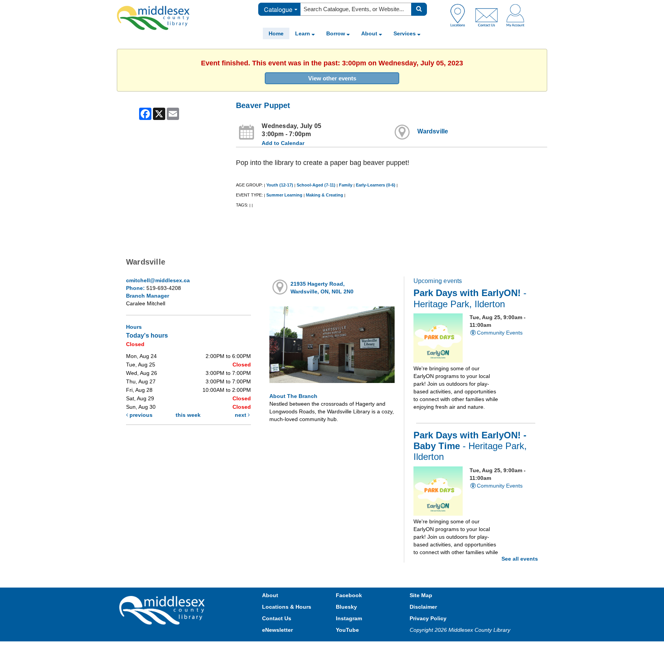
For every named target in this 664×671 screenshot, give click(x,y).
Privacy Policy (428, 618)
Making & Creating (324, 195)
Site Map (421, 595)
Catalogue (278, 9)
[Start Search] (419, 9)
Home (276, 33)
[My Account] (515, 15)
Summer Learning (284, 195)
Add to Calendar (283, 143)
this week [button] (188, 415)
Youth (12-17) (279, 185)
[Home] (153, 18)
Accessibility (348, 649)
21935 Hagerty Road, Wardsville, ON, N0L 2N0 (322, 288)
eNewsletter (277, 630)
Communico (382, 649)
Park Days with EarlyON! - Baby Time (470, 446)
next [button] (241, 415)
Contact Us (276, 618)
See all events (519, 559)
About (370, 33)
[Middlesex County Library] (163, 610)
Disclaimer (423, 607)
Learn (303, 33)
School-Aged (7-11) (316, 185)
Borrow (336, 33)
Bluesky (346, 607)
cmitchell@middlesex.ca (158, 280)
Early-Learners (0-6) (375, 185)
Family (345, 185)
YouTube (347, 630)
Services (405, 33)
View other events (332, 78)
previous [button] (140, 415)
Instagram (349, 618)
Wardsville (432, 131)
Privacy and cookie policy (298, 649)
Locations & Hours (286, 607)
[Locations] (460, 15)
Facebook (349, 595)
